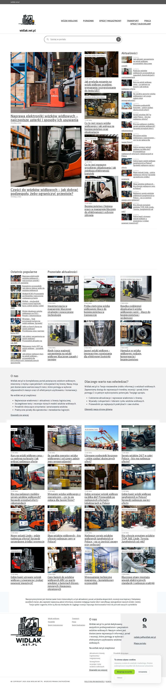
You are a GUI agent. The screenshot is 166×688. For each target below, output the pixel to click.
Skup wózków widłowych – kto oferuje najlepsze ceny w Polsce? (64, 538)
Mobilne (14, 468)
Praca (74, 622)
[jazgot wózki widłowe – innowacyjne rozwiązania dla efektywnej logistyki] (99, 333)
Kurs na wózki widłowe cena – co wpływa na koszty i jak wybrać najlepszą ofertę (27, 458)
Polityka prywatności (94, 681)
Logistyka (88, 324)
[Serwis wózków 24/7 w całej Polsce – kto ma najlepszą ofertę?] (138, 438)
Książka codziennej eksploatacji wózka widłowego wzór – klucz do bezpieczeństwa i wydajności (135, 308)
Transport (75, 618)
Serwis (125, 429)
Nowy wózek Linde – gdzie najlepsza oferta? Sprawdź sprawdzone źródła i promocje (27, 538)
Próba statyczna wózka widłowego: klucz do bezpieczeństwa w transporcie (97, 308)
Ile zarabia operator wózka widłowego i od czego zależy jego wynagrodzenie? (64, 458)
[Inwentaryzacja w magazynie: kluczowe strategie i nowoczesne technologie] (63, 289)
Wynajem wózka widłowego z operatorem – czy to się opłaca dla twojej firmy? (64, 496)
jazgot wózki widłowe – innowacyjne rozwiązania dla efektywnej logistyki (98, 353)
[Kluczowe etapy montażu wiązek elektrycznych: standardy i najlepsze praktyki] (138, 560)
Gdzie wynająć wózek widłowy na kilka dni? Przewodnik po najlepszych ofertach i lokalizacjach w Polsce (101, 496)
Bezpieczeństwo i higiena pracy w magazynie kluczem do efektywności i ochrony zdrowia (100, 208)
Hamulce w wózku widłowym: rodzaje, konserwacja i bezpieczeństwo (131, 353)
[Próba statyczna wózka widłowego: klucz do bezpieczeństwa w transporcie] (99, 289)
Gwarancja (16, 551)
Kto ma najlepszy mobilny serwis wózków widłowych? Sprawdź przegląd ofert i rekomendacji (26, 496)
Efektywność (91, 139)
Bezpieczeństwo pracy (95, 55)
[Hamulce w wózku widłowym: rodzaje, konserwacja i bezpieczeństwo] (135, 333)
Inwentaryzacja (55, 279)
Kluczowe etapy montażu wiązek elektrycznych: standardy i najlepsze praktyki (138, 579)
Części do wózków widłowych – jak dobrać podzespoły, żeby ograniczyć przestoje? (44, 192)
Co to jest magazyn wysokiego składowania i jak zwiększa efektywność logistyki (100, 167)
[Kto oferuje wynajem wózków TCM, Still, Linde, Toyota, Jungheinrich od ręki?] (138, 518)
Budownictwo (91, 429)
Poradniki (88, 21)
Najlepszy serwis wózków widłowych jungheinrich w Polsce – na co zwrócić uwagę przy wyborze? (101, 538)
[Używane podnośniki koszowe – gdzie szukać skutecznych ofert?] (101, 438)
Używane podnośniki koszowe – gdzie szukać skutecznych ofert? (101, 458)
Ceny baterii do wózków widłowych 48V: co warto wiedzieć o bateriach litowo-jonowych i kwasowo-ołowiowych (63, 579)
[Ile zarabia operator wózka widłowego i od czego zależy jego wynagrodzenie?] (64, 438)
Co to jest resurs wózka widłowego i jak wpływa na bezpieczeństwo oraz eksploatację (99, 125)
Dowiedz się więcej (20, 415)
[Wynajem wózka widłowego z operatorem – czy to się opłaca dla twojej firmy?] (64, 477)
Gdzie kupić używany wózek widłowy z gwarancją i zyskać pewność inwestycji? (27, 579)
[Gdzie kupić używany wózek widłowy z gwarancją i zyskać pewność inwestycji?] (27, 560)
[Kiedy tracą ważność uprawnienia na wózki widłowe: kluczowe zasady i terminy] (63, 333)
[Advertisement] (83, 249)
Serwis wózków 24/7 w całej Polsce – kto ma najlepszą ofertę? (137, 458)
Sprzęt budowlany (140, 24)
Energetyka (53, 551)
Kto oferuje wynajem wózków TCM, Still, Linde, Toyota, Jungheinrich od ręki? (138, 538)
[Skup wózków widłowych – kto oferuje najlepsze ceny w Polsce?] (64, 518)
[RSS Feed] (144, 626)
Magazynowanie (129, 509)
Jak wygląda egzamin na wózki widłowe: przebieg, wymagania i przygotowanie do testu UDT (100, 84)
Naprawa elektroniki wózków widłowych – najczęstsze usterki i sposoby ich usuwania (44, 118)
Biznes (88, 551)
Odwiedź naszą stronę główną (98, 409)
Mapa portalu (140, 643)
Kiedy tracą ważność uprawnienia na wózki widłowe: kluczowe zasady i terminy (63, 353)
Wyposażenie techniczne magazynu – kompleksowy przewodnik (99, 579)
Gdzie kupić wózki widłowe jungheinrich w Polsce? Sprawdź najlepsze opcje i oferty (136, 496)
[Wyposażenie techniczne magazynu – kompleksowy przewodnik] (101, 560)
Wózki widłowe (69, 21)
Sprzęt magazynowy (110, 21)
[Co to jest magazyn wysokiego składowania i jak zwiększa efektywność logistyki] (101, 147)
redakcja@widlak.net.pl (145, 637)
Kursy (13, 429)
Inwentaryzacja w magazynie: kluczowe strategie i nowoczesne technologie (60, 308)
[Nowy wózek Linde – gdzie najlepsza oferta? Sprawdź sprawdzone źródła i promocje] (27, 518)
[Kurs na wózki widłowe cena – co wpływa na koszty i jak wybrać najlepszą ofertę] (27, 438)
